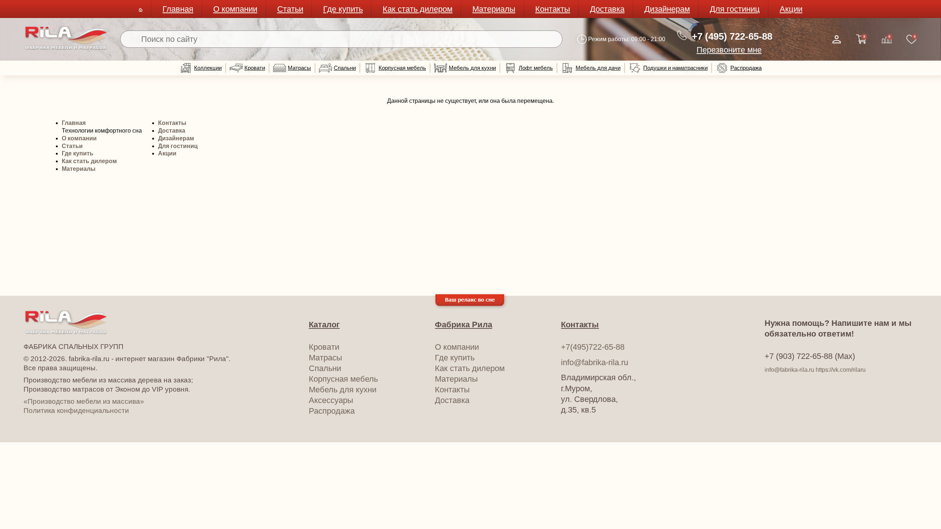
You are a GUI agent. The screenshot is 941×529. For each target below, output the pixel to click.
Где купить (343, 9)
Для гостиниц (735, 9)
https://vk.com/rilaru (841, 370)
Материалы (493, 9)
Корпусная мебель (402, 68)
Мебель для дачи (598, 68)
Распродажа (746, 68)
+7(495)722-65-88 (593, 347)
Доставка (607, 9)
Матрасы (299, 68)
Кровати (254, 68)
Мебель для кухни (472, 68)
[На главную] (66, 48)
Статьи (290, 9)
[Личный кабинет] (836, 39)
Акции (791, 9)
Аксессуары (331, 400)
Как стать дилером (417, 9)
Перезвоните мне (729, 49)
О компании (235, 9)
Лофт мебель (536, 68)
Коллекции (208, 68)
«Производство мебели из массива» (84, 401)
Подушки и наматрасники (675, 68)
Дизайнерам (667, 9)
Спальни (345, 68)
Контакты (552, 9)
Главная (177, 9)
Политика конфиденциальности (76, 410)
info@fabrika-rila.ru (594, 362)
